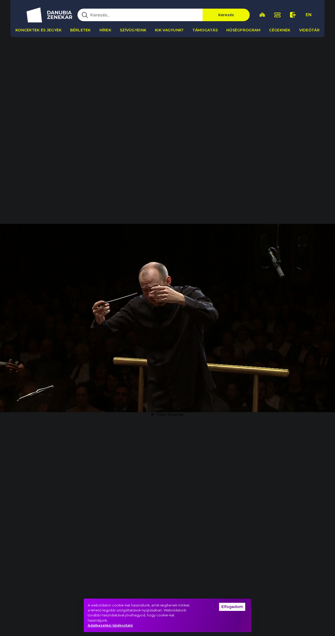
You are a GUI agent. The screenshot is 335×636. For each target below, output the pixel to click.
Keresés (226, 15)
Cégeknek (279, 30)
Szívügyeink (133, 30)
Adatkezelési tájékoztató (110, 625)
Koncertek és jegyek (38, 30)
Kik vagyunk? (169, 30)
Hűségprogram (243, 30)
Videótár (309, 30)
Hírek (105, 30)
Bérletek (80, 30)
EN (309, 14)
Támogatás (205, 30)
